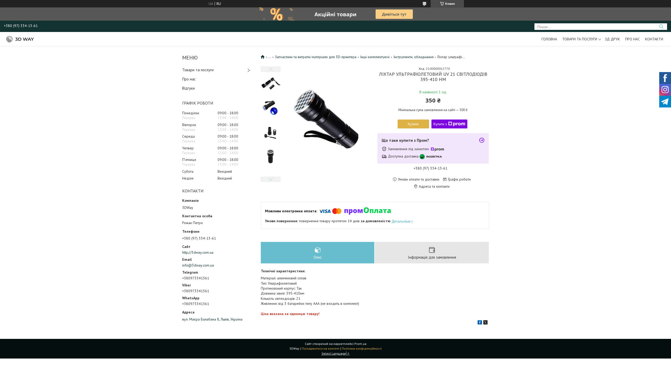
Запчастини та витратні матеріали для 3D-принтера (315, 57)
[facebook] (480, 323)
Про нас (632, 39)
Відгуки (188, 88)
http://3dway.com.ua (197, 252)
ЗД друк (612, 39)
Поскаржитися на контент (320, 348)
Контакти (654, 39)
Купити (413, 124)
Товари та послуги (579, 39)
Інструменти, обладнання (413, 57)
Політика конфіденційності (362, 348)
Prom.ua (360, 344)
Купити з (440, 124)
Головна (549, 39)
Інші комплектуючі (374, 57)
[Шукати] (661, 26)
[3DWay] (19, 38)
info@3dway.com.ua (198, 265)
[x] (485, 323)
